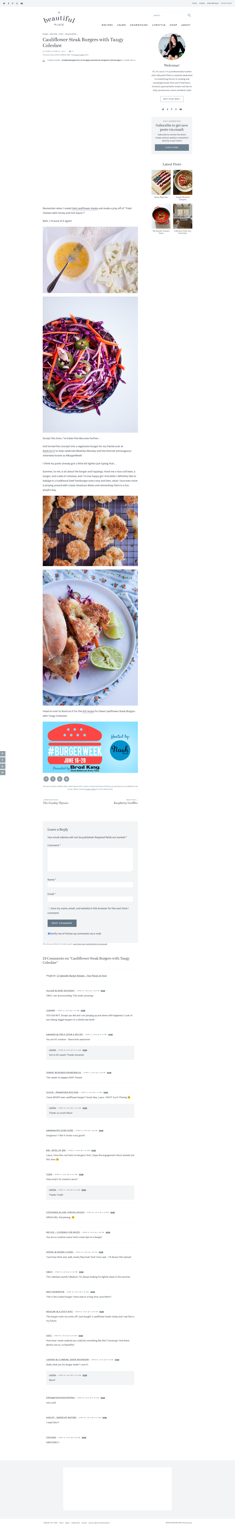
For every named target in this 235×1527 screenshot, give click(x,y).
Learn (121, 25)
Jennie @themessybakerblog (63, 1072)
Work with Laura (213, 3)
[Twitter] (4, 3)
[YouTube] (21, 3)
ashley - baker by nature (61, 1417)
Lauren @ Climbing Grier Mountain (67, 1359)
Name (51, 880)
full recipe (88, 711)
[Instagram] (17, 3)
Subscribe (226, 3)
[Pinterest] (12, 3)
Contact (202, 3)
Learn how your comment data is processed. (90, 944)
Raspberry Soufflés (126, 802)
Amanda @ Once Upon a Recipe (64, 1034)
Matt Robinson (55, 1291)
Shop (173, 25)
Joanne (50, 1010)
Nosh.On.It (49, 451)
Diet (61, 34)
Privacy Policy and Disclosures (99, 1523)
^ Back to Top (50, 1523)
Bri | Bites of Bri (56, 1150)
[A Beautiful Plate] (59, 18)
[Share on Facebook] (53, 779)
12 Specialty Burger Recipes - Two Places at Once (82, 975)
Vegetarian (71, 34)
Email (51, 894)
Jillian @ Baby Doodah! (60, 990)
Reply (103, 991)
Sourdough (139, 25)
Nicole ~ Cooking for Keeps (63, 1232)
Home (194, 3)
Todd (49, 1174)
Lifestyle (159, 25)
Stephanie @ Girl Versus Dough (65, 1212)
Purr (190, 1523)
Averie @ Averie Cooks (59, 1252)
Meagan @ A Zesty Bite (59, 1311)
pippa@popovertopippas (60, 1397)
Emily (49, 1271)
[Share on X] (59, 779)
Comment (54, 845)
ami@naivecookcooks (59, 1130)
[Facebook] (8, 3)
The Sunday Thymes (55, 802)
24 (72, 51)
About (186, 25)
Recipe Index (75, 1523)
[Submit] (189, 15)
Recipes (107, 25)
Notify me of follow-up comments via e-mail (75, 934)
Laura (48, 51)
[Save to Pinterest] (46, 779)
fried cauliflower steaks (84, 208)
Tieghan (51, 1437)
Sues (49, 1335)
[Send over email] (66, 779)
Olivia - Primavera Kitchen (62, 1092)
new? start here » (171, 99)
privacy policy (79, 55)
